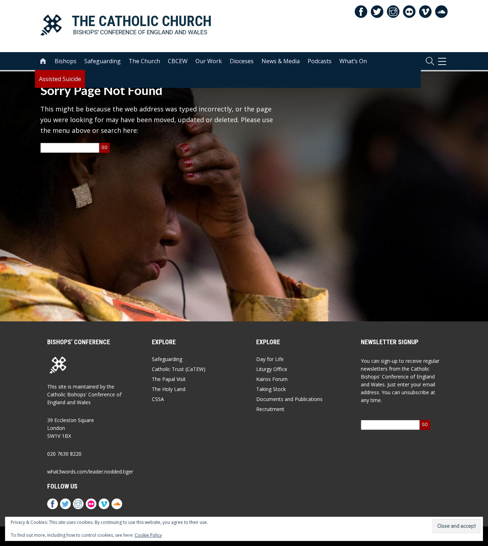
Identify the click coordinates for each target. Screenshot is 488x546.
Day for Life (270, 359)
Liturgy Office (271, 369)
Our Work (208, 61)
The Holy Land (168, 389)
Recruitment (270, 409)
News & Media (281, 61)
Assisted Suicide (60, 79)
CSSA (158, 399)
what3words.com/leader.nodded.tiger (90, 471)
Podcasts (320, 61)
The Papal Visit (169, 379)
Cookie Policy (148, 535)
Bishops (65, 61)
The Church (144, 61)
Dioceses (242, 61)
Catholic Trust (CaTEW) (178, 369)
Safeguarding (102, 61)
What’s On (353, 61)
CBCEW (178, 61)
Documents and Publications (289, 399)
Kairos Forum (272, 379)
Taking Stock (271, 389)
